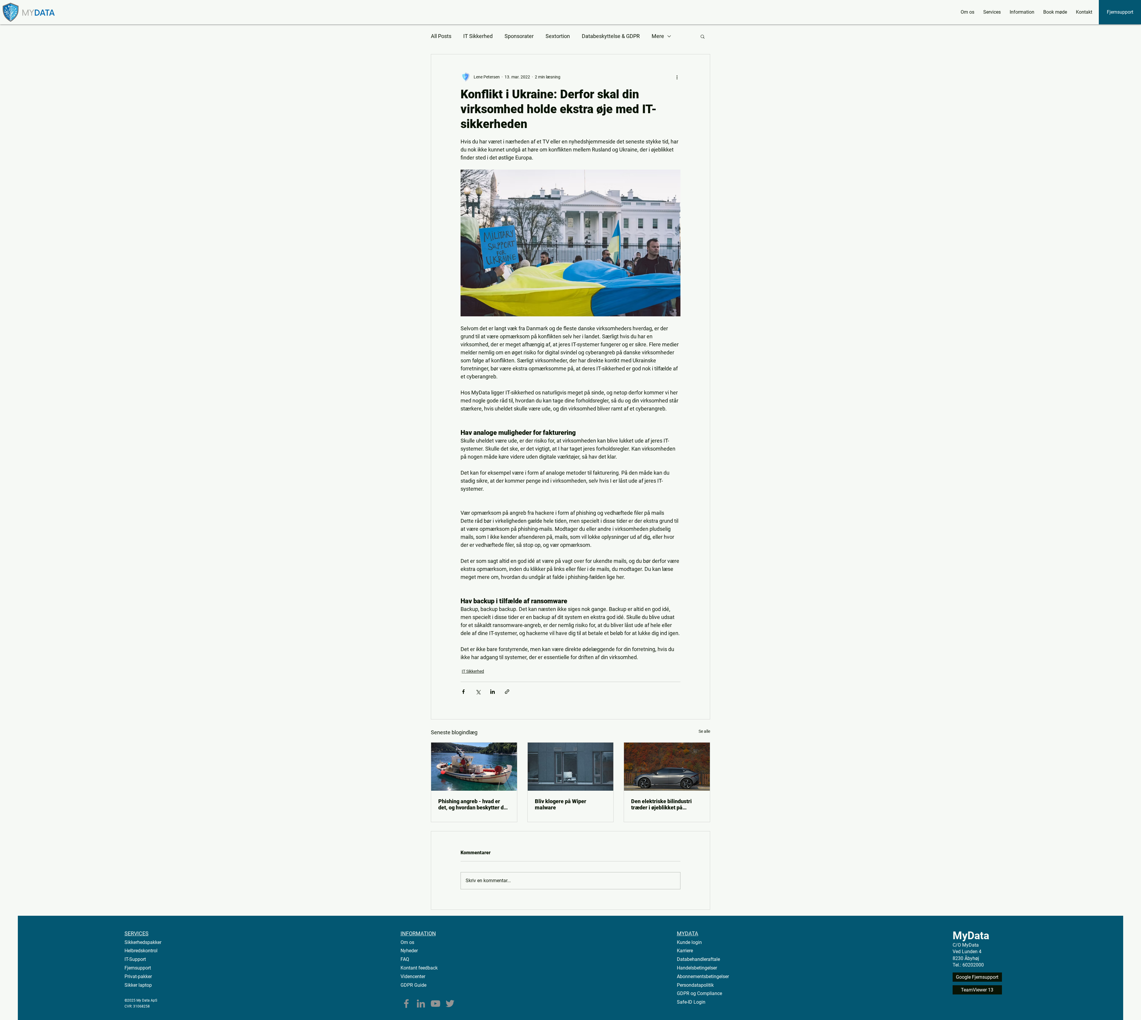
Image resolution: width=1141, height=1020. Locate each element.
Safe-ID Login (691, 1002)
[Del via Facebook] (463, 691)
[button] (992, 12)
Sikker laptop (138, 985)
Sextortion (558, 36)
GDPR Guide (413, 985)
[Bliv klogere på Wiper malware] (571, 767)
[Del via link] (507, 691)
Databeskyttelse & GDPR (611, 36)
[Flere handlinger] (676, 76)
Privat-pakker (138, 976)
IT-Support (135, 959)
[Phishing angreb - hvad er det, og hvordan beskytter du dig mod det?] (474, 767)
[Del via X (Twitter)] (478, 691)
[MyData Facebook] (406, 1003)
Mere (658, 36)
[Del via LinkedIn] (492, 691)
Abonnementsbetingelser (703, 976)
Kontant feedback (419, 968)
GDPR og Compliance (699, 993)
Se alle (704, 731)
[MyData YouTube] (435, 1003)
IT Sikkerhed (478, 36)
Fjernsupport (137, 968)
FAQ (405, 959)
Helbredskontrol (140, 950)
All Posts (441, 36)
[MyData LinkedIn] (421, 1003)
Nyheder (409, 950)
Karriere (685, 950)
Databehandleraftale (698, 959)
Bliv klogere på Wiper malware (560, 804)
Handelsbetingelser (697, 968)
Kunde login (689, 942)
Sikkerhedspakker (142, 942)
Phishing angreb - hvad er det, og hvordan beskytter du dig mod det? (472, 804)
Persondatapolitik (695, 985)
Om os (407, 942)
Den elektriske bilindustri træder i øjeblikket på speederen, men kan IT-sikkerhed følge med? (661, 804)
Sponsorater (519, 36)
